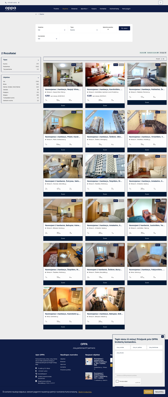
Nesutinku (159, 392)
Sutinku (148, 392)
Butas (21, 84)
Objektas (40, 27)
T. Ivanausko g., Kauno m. (101, 380)
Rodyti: (158, 59)
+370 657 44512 (12, 2)
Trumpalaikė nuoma (21, 98)
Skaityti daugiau (85, 392)
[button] (108, 28)
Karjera (94, 9)
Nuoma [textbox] (72, 30)
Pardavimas (21, 66)
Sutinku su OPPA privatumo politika (127, 375)
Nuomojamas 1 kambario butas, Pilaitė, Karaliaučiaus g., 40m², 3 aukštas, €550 (100, 362)
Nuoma (142, 52)
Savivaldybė (41, 36)
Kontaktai (103, 9)
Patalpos (21, 92)
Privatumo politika (65, 370)
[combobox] (51, 30)
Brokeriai (74, 9)
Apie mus (84, 9)
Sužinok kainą (114, 9)
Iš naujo (162, 52)
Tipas (72, 27)
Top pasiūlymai (21, 69)
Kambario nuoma (152, 52)
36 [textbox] (163, 59)
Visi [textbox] (39, 30)
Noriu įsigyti (126, 9)
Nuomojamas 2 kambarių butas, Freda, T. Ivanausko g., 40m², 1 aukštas (101, 375)
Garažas (21, 89)
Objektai (65, 9)
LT (160, 2)
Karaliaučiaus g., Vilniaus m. (100, 368)
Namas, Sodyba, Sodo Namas (21, 87)
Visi (21, 81)
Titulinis (56, 9)
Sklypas (21, 95)
